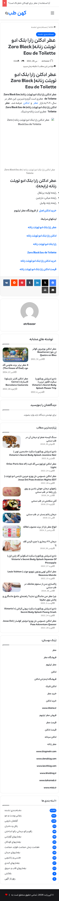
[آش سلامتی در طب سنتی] (12, 505)
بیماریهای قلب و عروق (15, 868)
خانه (51, 27)
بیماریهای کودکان (13, 842)
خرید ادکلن (51, 700)
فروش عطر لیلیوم (47, 715)
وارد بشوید (29, 415)
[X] (45, 282)
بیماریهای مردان (12, 852)
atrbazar (45, 61)
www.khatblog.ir (48, 773)
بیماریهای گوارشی (13, 836)
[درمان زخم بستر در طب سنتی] (12, 518)
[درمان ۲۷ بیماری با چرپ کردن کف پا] (12, 546)
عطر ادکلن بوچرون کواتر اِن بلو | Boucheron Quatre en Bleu (44, 352)
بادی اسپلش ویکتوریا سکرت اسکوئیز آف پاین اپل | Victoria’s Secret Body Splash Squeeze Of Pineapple (31, 559)
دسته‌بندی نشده (39, 27)
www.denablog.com (46, 758)
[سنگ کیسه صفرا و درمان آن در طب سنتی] (12, 442)
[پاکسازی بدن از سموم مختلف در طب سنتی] (12, 587)
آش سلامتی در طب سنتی (43, 501)
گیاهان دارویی (11, 821)
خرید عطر (51, 693)
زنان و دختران (11, 826)
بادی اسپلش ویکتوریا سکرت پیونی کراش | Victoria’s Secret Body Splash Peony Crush (30, 610)
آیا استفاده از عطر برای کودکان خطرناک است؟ (29, 3)
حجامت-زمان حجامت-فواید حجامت (22, 847)
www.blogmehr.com (46, 751)
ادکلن (26, 103)
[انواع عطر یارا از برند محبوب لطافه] (12, 531)
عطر (35, 103)
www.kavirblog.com (46, 766)
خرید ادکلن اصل (47, 211)
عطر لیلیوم (51, 664)
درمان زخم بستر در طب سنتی (41, 514)
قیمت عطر (51, 722)
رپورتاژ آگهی (10, 878)
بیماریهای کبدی (12, 863)
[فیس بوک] (52, 282)
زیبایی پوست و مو (13, 815)
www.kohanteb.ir (47, 780)
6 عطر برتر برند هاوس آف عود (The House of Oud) (15, 366)
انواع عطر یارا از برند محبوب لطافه (39, 527)
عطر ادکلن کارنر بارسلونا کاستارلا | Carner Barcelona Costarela (16, 382)
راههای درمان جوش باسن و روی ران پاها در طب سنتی (40, 490)
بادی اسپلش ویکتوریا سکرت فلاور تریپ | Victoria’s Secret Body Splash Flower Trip (44, 383)
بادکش (8, 873)
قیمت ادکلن (50, 729)
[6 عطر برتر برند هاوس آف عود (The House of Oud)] (15, 355)
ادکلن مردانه (50, 737)
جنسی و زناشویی (13, 857)
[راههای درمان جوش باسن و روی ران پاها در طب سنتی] (12, 491)
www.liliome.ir (49, 708)
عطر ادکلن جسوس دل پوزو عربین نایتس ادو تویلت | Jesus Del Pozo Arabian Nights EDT (30, 478)
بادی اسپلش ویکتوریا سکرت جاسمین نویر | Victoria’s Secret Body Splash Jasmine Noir (32, 453)
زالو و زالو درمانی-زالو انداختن (18, 831)
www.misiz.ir (50, 787)
